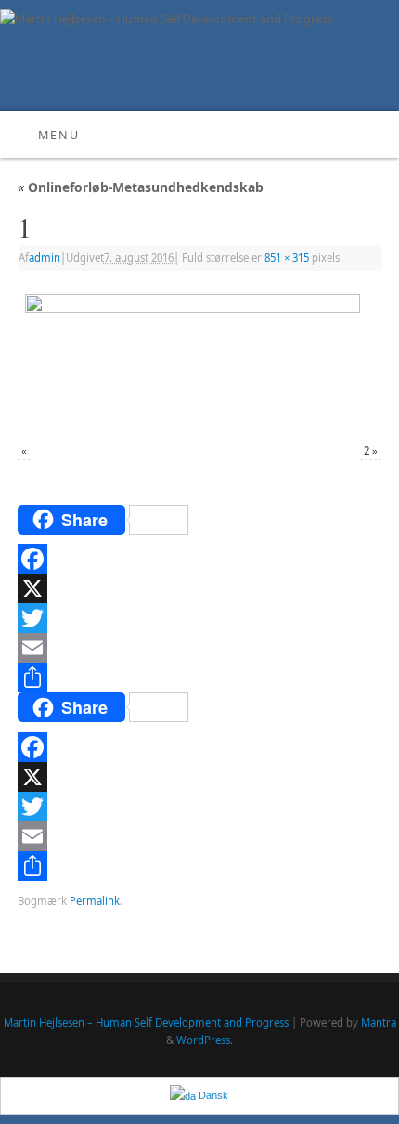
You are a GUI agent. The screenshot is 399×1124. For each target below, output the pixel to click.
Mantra (378, 1022)
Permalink (95, 901)
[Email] (199, 648)
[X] (199, 588)
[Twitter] (199, 618)
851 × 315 (286, 258)
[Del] (199, 677)
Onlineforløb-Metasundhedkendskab (141, 187)
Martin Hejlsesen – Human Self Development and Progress (146, 1022)
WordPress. (204, 1040)
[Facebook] (199, 559)
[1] (199, 358)
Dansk (212, 1095)
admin (44, 258)
